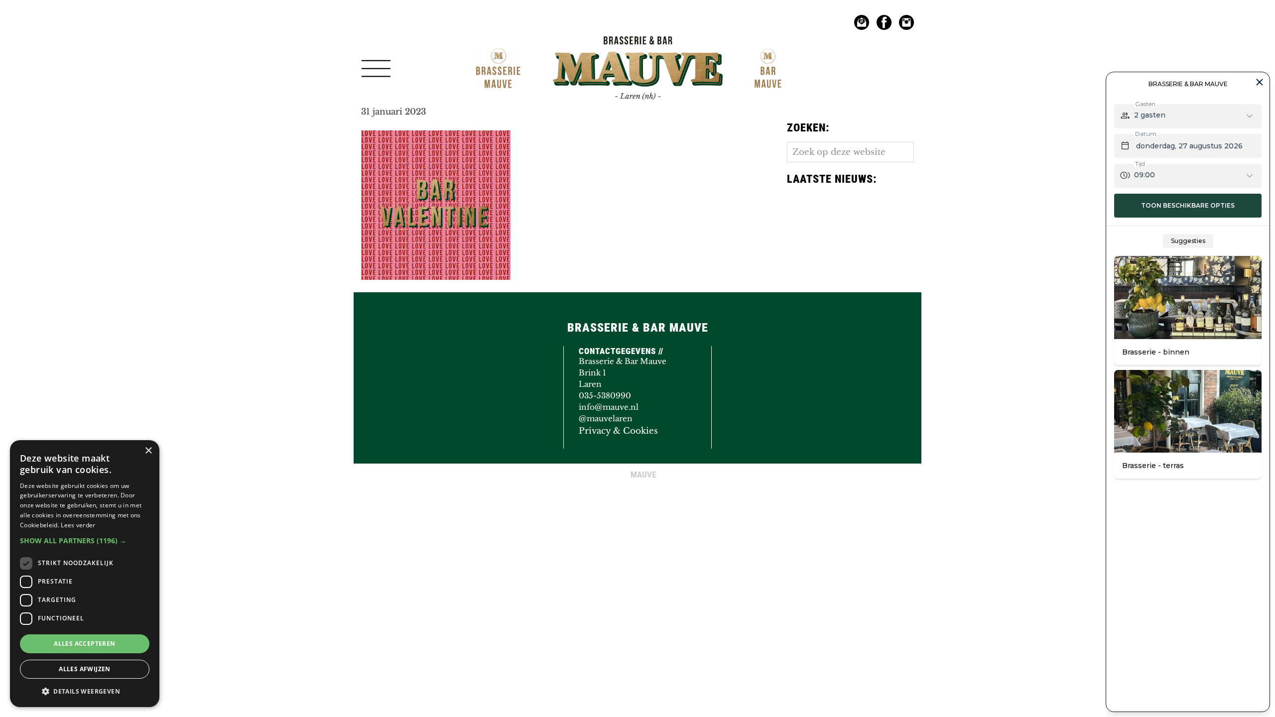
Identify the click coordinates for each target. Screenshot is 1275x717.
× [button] (148, 451)
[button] (84, 540)
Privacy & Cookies (618, 431)
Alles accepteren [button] (84, 643)
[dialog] (84, 573)
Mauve (576, 47)
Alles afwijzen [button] (85, 669)
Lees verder (78, 525)
